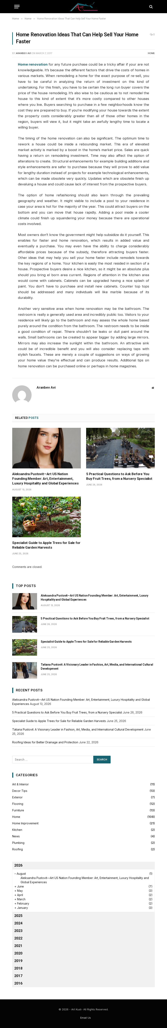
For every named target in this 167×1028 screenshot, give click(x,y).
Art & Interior (20, 784)
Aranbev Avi (23, 53)
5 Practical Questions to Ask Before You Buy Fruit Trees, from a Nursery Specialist (119, 476)
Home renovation (33, 64)
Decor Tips (19, 790)
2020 (18, 953)
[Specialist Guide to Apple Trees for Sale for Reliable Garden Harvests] (46, 517)
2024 (18, 923)
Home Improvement (25, 823)
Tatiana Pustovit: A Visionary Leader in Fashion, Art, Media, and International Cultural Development (97, 666)
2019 (18, 961)
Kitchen (17, 829)
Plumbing (18, 842)
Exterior (17, 797)
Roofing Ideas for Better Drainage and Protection (45, 742)
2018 (18, 968)
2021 (18, 946)
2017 (18, 976)
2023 (18, 931)
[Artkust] (83, 6)
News (16, 836)
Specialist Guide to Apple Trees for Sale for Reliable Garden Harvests (46, 545)
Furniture (18, 810)
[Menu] (17, 6)
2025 (18, 915)
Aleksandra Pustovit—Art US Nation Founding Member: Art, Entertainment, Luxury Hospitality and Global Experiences (45, 478)
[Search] (150, 6)
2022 (18, 938)
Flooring (17, 803)
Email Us (85, 1017)
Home (151, 53)
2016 (18, 983)
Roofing (17, 849)
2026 (18, 865)
